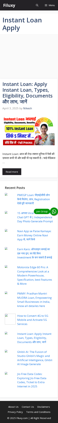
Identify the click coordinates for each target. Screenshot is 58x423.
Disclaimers (43, 406)
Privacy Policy (15, 411)
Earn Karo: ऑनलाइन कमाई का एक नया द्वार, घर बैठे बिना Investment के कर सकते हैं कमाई (34, 253)
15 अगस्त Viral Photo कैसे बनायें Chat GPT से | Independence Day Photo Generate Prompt (35, 217)
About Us (13, 406)
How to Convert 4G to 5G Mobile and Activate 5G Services (32, 320)
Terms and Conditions (38, 411)
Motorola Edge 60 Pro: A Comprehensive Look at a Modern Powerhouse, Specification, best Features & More (34, 275)
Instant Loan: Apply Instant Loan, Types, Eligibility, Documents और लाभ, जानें (27, 93)
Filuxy (9, 5)
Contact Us (28, 406)
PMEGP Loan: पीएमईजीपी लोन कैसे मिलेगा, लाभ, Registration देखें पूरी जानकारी (33, 199)
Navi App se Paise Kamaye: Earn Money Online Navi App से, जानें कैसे (34, 235)
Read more (12, 171)
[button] (37, 5)
